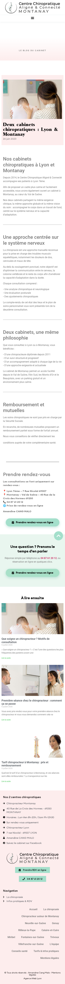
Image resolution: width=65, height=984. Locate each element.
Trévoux (54, 937)
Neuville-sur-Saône (35, 923)
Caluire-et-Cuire (50, 930)
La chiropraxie (51, 909)
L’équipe (54, 944)
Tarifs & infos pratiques (46, 951)
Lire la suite (6, 658)
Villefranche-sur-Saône (31, 944)
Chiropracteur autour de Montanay (40, 916)
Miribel (11, 937)
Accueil (33, 909)
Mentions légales (49, 958)
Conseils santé (20, 951)
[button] (32, 17)
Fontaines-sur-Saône (32, 937)
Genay (55, 923)
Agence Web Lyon (33, 978)
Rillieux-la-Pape (27, 930)
